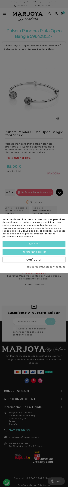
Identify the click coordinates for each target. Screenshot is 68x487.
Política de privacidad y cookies (45, 266)
